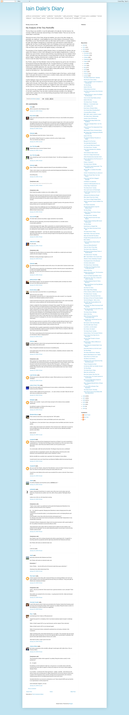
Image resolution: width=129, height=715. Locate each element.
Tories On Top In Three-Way (90, 247)
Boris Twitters (87, 239)
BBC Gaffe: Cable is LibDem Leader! (92, 114)
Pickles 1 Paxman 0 (88, 162)
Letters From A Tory (35, 385)
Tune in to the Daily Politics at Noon (92, 98)
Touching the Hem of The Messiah (92, 261)
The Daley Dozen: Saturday (90, 215)
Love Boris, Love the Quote (90, 327)
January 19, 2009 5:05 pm (36, 550)
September (87, 59)
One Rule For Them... (89, 287)
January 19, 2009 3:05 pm (36, 395)
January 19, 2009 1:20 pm (36, 128)
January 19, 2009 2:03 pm (36, 275)
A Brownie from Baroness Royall (91, 195)
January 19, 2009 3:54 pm (36, 499)
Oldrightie (32, 400)
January (86, 75)
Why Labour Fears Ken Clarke (91, 197)
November (86, 55)
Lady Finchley (33, 375)
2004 (84, 404)
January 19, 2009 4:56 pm (36, 531)
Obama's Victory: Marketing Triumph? (93, 258)
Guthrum (32, 341)
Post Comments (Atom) (37, 694)
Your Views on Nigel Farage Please (92, 199)
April (85, 69)
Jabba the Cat (33, 241)
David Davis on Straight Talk (90, 226)
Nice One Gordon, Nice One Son (91, 374)
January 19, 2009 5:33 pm (36, 583)
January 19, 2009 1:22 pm (36, 141)
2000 (84, 408)
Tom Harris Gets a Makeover (90, 249)
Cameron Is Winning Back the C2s (92, 183)
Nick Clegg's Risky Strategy (90, 289)
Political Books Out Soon (90, 89)
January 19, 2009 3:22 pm (36, 476)
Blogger (71, 703)
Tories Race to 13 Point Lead (91, 356)
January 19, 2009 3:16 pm (36, 461)
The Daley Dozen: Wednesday (91, 116)
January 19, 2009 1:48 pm (36, 185)
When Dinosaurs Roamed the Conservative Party (91, 317)
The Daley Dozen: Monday (90, 164)
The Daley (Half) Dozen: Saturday (92, 77)
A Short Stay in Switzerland (90, 185)
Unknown (32, 133)
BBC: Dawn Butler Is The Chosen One (93, 256)
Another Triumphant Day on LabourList (93, 173)
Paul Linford (33, 115)
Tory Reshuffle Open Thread (90, 324)
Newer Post (29, 691)
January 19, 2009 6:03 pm (36, 651)
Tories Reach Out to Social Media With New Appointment (93, 392)
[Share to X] (49, 99)
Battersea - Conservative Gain (91, 104)
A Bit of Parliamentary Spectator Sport (93, 156)
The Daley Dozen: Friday (90, 231)
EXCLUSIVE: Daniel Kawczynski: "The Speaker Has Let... (93, 167)
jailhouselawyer (34, 279)
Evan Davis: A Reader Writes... (91, 108)
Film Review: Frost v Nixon (90, 79)
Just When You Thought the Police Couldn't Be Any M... (92, 267)
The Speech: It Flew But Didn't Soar (92, 296)
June (85, 65)
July (85, 63)
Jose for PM (33, 216)
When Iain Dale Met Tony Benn (91, 235)
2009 (84, 51)
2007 (84, 398)
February (86, 73)
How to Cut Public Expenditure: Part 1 (93, 275)
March (85, 71)
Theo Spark (33, 576)
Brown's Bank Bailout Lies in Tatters (92, 354)
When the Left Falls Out (89, 372)
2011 (84, 47)
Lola (31, 107)
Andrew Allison (33, 646)
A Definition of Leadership (90, 181)
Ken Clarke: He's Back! (89, 329)
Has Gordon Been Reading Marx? (92, 110)
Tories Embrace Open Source (91, 152)
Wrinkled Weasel (34, 414)
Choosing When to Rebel (90, 112)
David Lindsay (33, 289)
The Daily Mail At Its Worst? (90, 143)
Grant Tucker (87, 415)
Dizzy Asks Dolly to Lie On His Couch (92, 348)
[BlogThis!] (47, 99)
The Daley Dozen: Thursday (90, 102)
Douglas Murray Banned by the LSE (92, 237)
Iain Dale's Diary (45, 8)
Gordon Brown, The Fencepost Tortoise (93, 333)
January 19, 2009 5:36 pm (36, 597)
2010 (84, 49)
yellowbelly (32, 489)
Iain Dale (86, 417)
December (86, 53)
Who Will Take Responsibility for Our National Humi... (92, 302)
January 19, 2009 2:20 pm (36, 336)
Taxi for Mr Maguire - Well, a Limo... (92, 300)
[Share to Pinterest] (52, 99)
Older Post (72, 691)
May (85, 67)
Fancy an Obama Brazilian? (90, 245)
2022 (84, 45)
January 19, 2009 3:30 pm (36, 484)
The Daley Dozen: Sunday (90, 187)
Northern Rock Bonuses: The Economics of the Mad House (93, 273)
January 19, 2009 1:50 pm (36, 212)
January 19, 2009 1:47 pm (36, 176)
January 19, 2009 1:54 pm (36, 237)
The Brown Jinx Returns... (90, 358)
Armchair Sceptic (34, 602)
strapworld (32, 439)
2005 (84, 402)
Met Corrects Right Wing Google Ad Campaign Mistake (92, 380)
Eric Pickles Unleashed (89, 204)
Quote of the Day (88, 87)
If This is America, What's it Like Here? (93, 291)
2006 (84, 400)
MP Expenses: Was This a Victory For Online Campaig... (93, 278)
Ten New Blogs (87, 85)
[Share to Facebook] (51, 99)
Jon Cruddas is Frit (88, 106)
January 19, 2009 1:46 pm (36, 160)
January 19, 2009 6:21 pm (36, 685)
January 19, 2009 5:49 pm (36, 641)
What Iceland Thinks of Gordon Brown (93, 130)
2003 (84, 406)
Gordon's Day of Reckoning (90, 118)
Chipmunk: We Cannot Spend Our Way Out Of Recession (93, 361)
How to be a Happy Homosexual (91, 154)
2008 (84, 396)
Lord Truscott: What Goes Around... (92, 145)
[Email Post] (43, 98)
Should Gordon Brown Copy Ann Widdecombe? (91, 207)
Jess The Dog (33, 146)
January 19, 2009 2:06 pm (36, 285)
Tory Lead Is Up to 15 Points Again (92, 190)
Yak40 (31, 480)
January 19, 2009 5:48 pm (36, 609)
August (86, 61)
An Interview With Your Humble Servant (93, 366)
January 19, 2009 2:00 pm (36, 258)
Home (51, 691)
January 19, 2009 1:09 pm (36, 111)
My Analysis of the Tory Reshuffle (91, 322)
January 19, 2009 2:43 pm (36, 370)
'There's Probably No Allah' (90, 364)
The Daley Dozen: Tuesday (90, 147)
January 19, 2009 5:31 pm (36, 571)
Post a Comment (32, 688)
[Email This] (46, 99)
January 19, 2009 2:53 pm (36, 380)
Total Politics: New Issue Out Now (92, 233)
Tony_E (32, 614)
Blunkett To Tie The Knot (89, 141)
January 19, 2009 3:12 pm (36, 434)
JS (84, 419)
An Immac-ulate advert (89, 263)
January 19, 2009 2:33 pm (36, 354)
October (86, 57)
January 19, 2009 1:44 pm (36, 150)
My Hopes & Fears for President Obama (93, 298)
